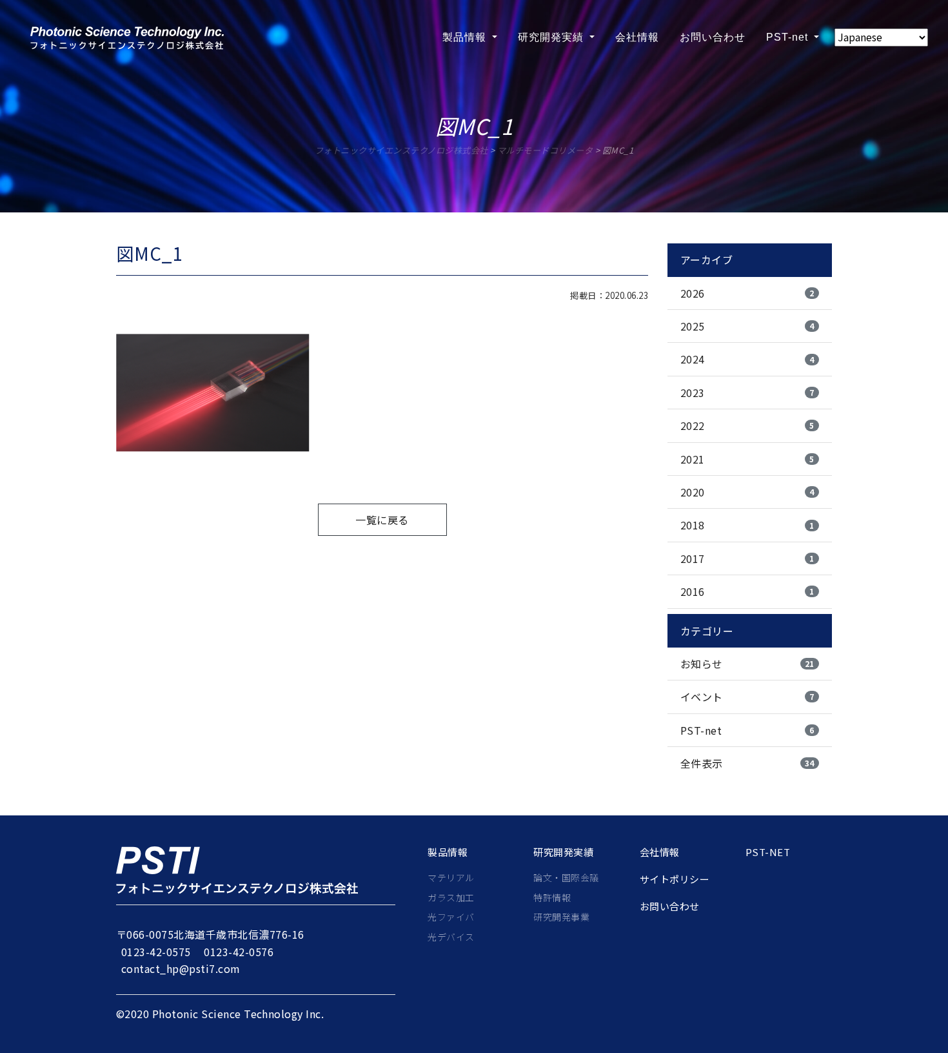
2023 (747, 392)
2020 (747, 492)
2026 (747, 293)
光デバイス (451, 936)
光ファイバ (451, 916)
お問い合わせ (713, 37)
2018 (747, 525)
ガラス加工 (451, 897)
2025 (747, 326)
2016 (747, 591)
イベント (747, 696)
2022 (747, 425)
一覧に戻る (381, 519)
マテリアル (451, 877)
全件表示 (747, 763)
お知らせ (747, 663)
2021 (747, 459)
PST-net (788, 37)
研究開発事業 (561, 916)
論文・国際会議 (565, 877)
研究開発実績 (552, 37)
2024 (747, 359)
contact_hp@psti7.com (181, 968)
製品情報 (465, 37)
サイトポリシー (674, 879)
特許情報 (552, 897)
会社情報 (637, 37)
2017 (747, 558)
